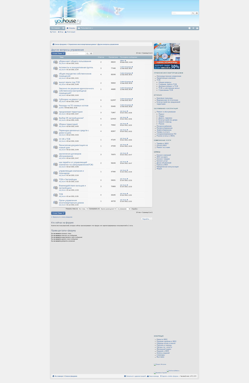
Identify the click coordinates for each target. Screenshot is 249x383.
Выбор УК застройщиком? (71, 118)
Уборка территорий (68, 124)
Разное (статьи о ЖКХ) (166, 136)
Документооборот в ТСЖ (168, 86)
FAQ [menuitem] (190, 28)
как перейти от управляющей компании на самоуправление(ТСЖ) (76, 163)
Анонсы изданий (163, 353)
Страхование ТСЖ (166, 90)
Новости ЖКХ (162, 339)
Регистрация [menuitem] (197, 28)
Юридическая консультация (168, 167)
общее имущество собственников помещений (75, 74)
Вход (61, 32)
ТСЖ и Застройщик (68, 179)
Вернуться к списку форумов (62, 217)
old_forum (62, 63)
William (122, 60)
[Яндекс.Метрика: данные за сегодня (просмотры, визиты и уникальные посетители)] (160, 365)
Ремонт (161, 114)
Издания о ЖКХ (163, 351)
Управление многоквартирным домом (82, 44)
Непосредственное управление (169, 76)
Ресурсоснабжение (164, 126)
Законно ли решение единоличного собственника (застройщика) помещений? (76, 90)
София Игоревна (125, 67)
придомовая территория (70, 112)
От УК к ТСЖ (64, 139)
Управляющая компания (166, 78)
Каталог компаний (164, 155)
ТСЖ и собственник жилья (169, 88)
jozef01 (61, 107)
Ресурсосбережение (164, 128)
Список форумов (60, 44)
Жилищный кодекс (164, 349)
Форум (159, 169)
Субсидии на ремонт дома (71, 99)
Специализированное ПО (166, 134)
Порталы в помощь (164, 345)
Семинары (161, 355)
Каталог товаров (163, 159)
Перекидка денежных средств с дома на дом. (74, 131)
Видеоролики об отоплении (167, 100)
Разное (161, 124)
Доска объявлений (164, 163)
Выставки (160, 357)
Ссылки (63, 28)
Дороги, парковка (165, 118)
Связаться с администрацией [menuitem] (136, 376)
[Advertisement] (129, 13)
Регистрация (71, 32)
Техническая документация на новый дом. (73, 146)
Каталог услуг (162, 161)
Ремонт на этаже (163, 147)
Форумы (72, 28)
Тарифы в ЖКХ (163, 143)
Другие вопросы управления (108, 44)
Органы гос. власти (164, 347)
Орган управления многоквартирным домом (71, 201)
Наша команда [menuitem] (154, 376)
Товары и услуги (163, 132)
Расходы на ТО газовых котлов (73, 105)
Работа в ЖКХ (162, 165)
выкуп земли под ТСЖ (69, 82)
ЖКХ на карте (162, 157)
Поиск (193, 13)
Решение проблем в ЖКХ (166, 341)
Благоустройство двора (168, 120)
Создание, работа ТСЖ (168, 84)
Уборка (161, 116)
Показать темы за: (72, 209)
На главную (55, 28)
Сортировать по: (94, 209)
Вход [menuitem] (194, 28)
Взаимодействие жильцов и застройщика (72, 186)
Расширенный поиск (196, 13)
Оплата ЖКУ (162, 145)
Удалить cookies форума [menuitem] (170, 376)
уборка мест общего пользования (75, 61)
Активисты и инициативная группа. (76, 67)
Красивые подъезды (165, 98)
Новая (57, 53)
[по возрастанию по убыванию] (124, 209)
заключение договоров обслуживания (70, 155)
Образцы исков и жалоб (166, 343)
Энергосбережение (164, 130)
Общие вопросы (165, 82)
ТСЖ (61, 194)
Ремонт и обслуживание (166, 112)
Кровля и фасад (165, 122)
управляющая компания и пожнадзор (71, 172)
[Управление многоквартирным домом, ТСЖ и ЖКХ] (87, 25)
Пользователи (86, 28)
